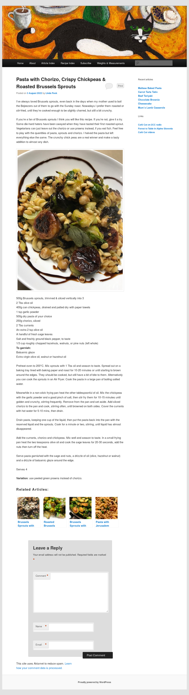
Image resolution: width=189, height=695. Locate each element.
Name (41, 626)
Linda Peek (51, 93)
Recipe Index (68, 63)
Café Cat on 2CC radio (149, 124)
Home (20, 63)
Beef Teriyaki (145, 95)
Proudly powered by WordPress (94, 682)
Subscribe (85, 63)
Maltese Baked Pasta (149, 88)
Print (120, 85)
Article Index (48, 63)
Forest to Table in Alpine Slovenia (155, 128)
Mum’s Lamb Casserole (151, 107)
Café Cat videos (146, 132)
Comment (42, 576)
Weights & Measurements (111, 63)
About (32, 63)
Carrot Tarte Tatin (148, 92)
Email (41, 645)
